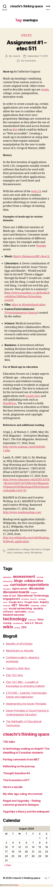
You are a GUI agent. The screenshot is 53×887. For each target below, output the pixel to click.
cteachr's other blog (18, 668)
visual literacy (18, 623)
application (7, 577)
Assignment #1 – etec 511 (27, 45)
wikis (8, 626)
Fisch (5, 602)
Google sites (31, 602)
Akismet (16, 885)
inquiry (44, 602)
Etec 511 (26, 35)
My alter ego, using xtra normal (22, 793)
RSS (15, 129)
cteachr (16, 56)
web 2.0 (36, 191)
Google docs (16, 602)
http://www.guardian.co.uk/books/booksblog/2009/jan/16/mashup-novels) (27, 296)
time (40, 619)
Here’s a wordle (13, 787)
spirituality (20, 611)
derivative (36, 549)
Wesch (39, 623)
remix (45, 89)
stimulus (31, 612)
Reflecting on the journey (19, 766)
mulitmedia (34, 606)
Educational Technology (33, 595)
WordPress (9, 403)
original (43, 606)
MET (15, 605)
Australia (40, 577)
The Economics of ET (16, 780)
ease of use (9, 595)
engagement (11, 598)
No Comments (28, 60)
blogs (18, 581)
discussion (36, 588)
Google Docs (32, 396)
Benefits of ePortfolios (19, 643)
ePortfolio (25, 599)
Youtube (41, 245)
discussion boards (16, 592)
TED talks (9, 741)
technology (15, 618)
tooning (7, 623)
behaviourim (8, 581)
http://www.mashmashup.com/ (22, 512)
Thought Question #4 (16, 773)
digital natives (19, 588)
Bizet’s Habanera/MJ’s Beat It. (32, 256)
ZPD (23, 627)
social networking (20, 608)
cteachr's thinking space (26, 6)
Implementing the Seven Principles (26, 703)
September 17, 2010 (37, 56)
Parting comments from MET (21, 759)
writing (17, 628)
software (8, 611)
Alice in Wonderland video (28, 304)
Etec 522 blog (14, 675)
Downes (34, 593)
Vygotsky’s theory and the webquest (26, 811)
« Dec (7, 865)
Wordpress (36, 552)
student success (13, 614)
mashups (18, 552)
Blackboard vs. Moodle (19, 650)
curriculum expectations (29, 585)
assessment (24, 576)
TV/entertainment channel (21, 312)
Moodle (24, 605)
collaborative (14, 549)
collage (25, 549)
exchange (42, 599)
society (38, 608)
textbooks (32, 620)
